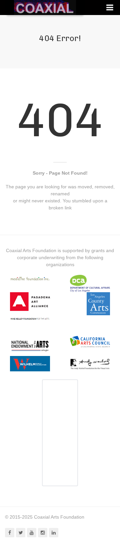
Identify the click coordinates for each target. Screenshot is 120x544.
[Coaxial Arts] (45, 7)
